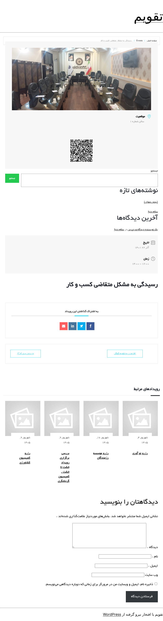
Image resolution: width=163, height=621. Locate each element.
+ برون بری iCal (25, 353)
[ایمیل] (64, 326)
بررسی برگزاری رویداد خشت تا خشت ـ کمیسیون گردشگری (63, 467)
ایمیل (153, 566)
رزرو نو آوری (140, 453)
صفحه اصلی (151, 41)
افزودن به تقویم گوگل (125, 353)
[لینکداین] (73, 326)
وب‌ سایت (151, 575)
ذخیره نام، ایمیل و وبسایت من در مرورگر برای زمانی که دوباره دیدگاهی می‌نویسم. (99, 584)
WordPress (112, 614)
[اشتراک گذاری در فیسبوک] (90, 326)
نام (155, 557)
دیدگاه (152, 547)
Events (139, 41)
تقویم (148, 16)
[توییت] (81, 326)
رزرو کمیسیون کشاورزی (24, 458)
